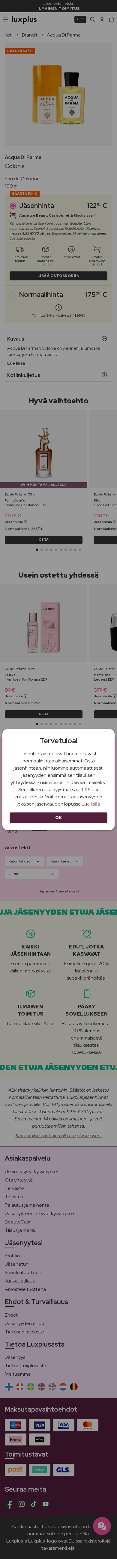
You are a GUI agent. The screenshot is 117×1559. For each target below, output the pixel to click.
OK (58, 817)
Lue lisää (91, 804)
